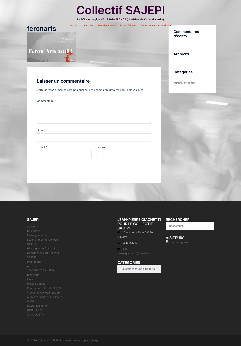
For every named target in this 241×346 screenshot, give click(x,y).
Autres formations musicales (156, 25)
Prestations (34, 261)
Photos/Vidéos (128, 25)
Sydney (93, 340)
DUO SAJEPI (35, 310)
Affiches (32, 266)
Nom (41, 130)
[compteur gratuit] (177, 242)
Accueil (73, 25)
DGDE (31, 301)
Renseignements (107, 25)
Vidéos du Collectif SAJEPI (43, 292)
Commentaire (46, 100)
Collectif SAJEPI (120, 10)
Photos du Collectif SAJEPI (44, 288)
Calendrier (87, 25)
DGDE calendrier (37, 305)
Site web (102, 147)
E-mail (42, 147)
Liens (30, 279)
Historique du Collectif (41, 248)
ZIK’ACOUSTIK (35, 314)
